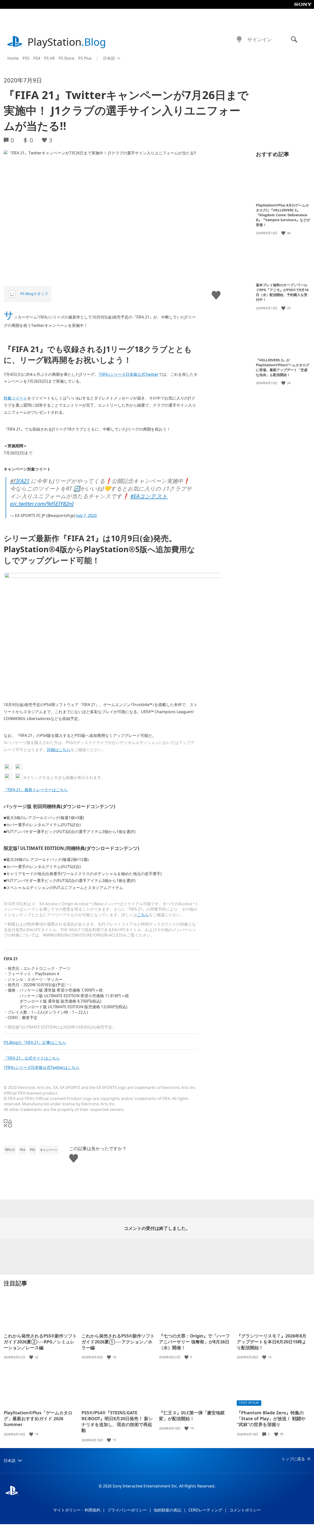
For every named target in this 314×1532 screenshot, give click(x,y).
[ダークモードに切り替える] (239, 39)
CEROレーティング (205, 1510)
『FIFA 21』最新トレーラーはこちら (36, 789)
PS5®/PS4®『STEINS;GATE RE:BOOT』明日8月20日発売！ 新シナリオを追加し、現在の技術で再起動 (117, 1421)
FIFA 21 (10, 1150)
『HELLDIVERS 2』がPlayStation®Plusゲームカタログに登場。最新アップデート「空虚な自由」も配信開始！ (282, 367)
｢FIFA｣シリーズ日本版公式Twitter (128, 374)
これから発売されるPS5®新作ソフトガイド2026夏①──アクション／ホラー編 (118, 1341)
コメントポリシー (245, 1510)
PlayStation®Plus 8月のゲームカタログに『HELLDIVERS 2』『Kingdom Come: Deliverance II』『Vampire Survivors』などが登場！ (283, 215)
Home (13, 58)
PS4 (36, 58)
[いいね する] (283, 233)
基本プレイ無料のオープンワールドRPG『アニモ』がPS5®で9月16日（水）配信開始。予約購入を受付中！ (282, 292)
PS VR (49, 58)
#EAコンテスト (149, 496)
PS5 (26, 58)
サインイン (259, 39)
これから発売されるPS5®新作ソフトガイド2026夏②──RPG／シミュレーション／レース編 (40, 1341)
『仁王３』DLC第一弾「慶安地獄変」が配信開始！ (192, 1415)
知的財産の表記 (167, 1510)
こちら (143, 914)
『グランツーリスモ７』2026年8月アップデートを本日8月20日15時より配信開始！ (271, 1341)
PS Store (66, 58)
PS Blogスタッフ (34, 293)
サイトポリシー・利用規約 (76, 1510)
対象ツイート (15, 398)
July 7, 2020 (86, 515)
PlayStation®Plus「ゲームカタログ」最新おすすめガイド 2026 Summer (38, 1418)
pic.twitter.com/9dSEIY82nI (42, 503)
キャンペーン (49, 1150)
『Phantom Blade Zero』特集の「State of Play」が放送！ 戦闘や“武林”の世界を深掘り (271, 1418)
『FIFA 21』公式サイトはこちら (32, 1058)
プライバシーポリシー (127, 1510)
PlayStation (66, 42)
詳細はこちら (58, 749)
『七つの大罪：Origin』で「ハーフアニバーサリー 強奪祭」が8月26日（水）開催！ (194, 1341)
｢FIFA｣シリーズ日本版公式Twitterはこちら (41, 1067)
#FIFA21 (19, 480)
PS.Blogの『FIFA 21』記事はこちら (35, 1042)
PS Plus (85, 58)
